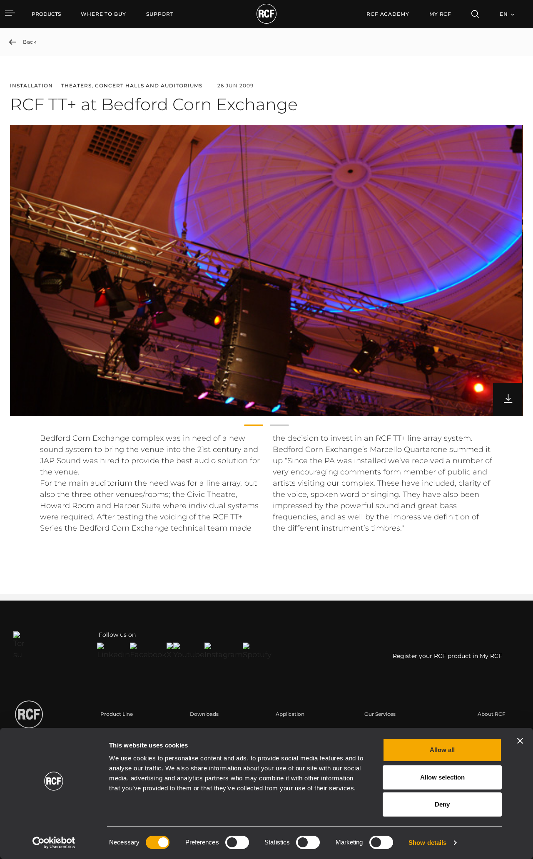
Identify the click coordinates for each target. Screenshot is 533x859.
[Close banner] (520, 741)
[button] (253, 425)
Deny (442, 804)
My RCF (440, 14)
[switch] (237, 842)
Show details (427, 842)
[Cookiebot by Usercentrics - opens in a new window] (53, 843)
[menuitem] (103, 14)
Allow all (442, 749)
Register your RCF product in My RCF (447, 656)
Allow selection (442, 777)
